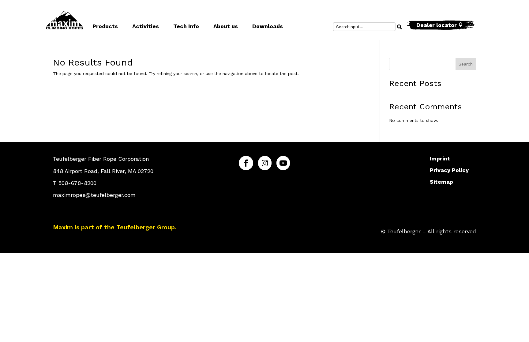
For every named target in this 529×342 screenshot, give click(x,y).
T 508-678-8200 (74, 183)
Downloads (267, 26)
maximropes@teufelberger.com (94, 195)
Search (466, 64)
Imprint (440, 158)
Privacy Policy (449, 170)
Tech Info (186, 26)
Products (105, 26)
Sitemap (441, 182)
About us (225, 26)
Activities (145, 26)
